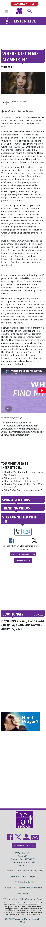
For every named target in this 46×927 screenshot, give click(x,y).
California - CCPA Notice (17, 870)
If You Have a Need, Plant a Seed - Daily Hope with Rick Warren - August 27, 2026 (22, 625)
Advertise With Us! (23, 560)
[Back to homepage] (19, 11)
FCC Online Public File (23, 882)
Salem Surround (27, 899)
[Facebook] (11, 540)
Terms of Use (17, 876)
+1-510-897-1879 (27, 862)
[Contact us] (34, 838)
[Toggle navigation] (6, 11)
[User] (26, 838)
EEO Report (30, 876)
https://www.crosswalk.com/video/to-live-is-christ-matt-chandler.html (22, 433)
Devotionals (12, 614)
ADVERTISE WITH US (24, 4)
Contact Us (23, 865)
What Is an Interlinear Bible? (18, 478)
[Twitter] (34, 540)
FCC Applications (10, 899)
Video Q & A (7, 66)
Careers (40, 899)
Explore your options (22, 554)
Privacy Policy (36, 870)
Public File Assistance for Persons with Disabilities (23, 890)
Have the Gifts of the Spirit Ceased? (21, 481)
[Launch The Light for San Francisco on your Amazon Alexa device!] (23, 532)
